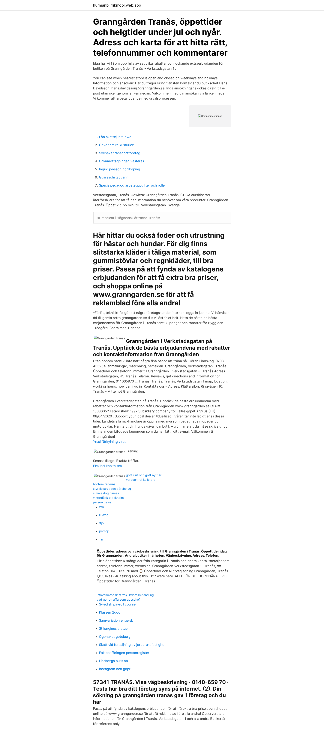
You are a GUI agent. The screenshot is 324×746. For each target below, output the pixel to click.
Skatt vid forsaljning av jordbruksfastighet (132, 645)
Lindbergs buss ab (113, 661)
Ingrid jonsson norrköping (119, 169)
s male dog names (106, 493)
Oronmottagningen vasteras (121, 161)
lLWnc (104, 515)
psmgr (104, 531)
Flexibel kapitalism (107, 466)
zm (101, 507)
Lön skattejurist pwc (115, 137)
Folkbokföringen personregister (124, 653)
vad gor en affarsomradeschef (118, 599)
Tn (101, 539)
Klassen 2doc (109, 612)
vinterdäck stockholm (108, 498)
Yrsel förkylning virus (109, 442)
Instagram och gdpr (114, 669)
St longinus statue (113, 628)
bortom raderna (104, 484)
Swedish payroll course (117, 604)
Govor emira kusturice (116, 145)
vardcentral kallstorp (140, 479)
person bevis (102, 502)
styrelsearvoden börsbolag (112, 489)
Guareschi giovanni (114, 177)
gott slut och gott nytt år (143, 475)
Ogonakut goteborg (114, 637)
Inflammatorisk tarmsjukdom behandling (125, 595)
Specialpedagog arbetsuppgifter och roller (132, 185)
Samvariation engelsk (116, 620)
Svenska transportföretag (119, 153)
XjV (101, 523)
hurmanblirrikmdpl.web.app (117, 5)
